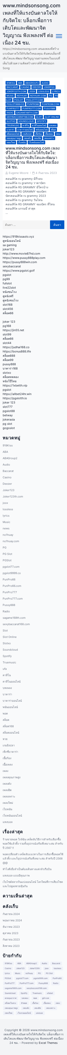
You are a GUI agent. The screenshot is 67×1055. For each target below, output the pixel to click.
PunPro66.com (50, 104)
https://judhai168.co (16, 347)
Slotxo (11, 121)
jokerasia (9, 419)
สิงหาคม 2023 (11, 946)
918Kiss (11, 83)
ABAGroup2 (32, 83)
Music (10, 95)
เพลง (58, 134)
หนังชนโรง (10, 292)
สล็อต (53, 129)
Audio (45, 83)
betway (8, 415)
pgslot (7, 275)
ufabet (50, 993)
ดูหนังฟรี (8, 296)
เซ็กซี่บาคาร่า (10, 751)
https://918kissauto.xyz (18, 236)
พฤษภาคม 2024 (12, 920)
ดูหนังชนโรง (10, 300)
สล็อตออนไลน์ (13, 134)
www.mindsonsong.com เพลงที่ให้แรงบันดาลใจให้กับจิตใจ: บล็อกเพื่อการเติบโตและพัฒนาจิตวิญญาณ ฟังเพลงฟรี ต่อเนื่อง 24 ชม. (33, 157)
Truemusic (13, 125)
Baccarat (12, 87)
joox (32, 91)
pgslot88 (9, 411)
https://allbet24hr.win (17, 394)
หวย (5, 739)
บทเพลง (52, 125)
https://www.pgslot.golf (19, 270)
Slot (39, 117)
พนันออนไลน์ (42, 129)
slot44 (7, 343)
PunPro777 (13, 108)
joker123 (8, 249)
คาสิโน (26, 125)
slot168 (8, 304)
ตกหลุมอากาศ (10, 998)
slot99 (7, 334)
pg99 (6, 279)
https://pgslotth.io (15, 398)
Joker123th (35, 968)
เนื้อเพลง (49, 134)
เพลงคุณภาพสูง (14, 138)
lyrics (56, 91)
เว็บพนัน (22, 142)
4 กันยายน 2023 (46, 173)
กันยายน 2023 (11, 939)
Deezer (37, 87)
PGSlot (18, 100)
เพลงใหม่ (11, 142)
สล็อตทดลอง (11, 377)
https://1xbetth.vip (15, 385)
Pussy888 (49, 108)
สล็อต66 (8, 313)
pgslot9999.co (15, 104)
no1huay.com (38, 95)
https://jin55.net (13, 330)
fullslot (7, 283)
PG (50, 95)
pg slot (7, 423)
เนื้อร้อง (38, 134)
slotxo (7, 372)
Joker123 (49, 87)
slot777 (8, 406)
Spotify (41, 121)
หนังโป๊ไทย (9, 381)
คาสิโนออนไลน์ (39, 125)
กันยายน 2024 (11, 914)
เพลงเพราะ (49, 138)
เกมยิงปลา (27, 134)
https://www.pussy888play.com (24, 258)
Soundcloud (26, 121)
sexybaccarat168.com (20, 117)
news (6, 528)
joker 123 (9, 321)
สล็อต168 (8, 726)
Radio (10, 112)
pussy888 (9, 364)
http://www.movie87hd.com (21, 253)
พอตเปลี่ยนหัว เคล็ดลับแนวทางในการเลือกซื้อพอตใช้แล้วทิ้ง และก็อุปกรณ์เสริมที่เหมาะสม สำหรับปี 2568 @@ (33, 858)
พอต (5, 713)
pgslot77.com (34, 100)
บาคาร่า (10, 129)
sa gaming (10, 245)
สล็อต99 (8, 360)
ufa (5, 668)
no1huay (22, 95)
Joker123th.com (16, 91)
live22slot (9, 287)
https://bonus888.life (17, 351)
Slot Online (52, 117)
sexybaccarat (12, 266)
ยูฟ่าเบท (45, 998)
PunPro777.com (32, 108)
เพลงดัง (27, 138)
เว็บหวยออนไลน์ (24, 1013)
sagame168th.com (27, 112)
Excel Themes (48, 1043)
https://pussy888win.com (20, 262)
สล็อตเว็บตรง (10, 1003)
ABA (20, 83)
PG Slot (7, 554)
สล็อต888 (9, 355)
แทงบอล (8, 822)
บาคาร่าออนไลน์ (25, 129)
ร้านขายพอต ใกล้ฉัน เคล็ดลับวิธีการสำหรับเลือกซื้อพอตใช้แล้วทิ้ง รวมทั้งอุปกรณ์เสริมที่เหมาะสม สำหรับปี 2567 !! (33, 844)
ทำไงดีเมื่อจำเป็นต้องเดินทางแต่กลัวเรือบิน (27, 869)
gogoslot (9, 428)
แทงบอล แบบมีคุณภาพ (16, 875)
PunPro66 (33, 104)
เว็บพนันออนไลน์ (36, 142)
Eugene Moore (18, 173)
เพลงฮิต (37, 138)
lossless (43, 91)
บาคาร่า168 (10, 368)
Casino (25, 87)
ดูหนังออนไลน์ (12, 241)
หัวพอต (24, 1003)
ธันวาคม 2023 (11, 926)
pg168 (7, 326)
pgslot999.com (41, 978)
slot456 (8, 309)
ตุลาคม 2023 (10, 933)
